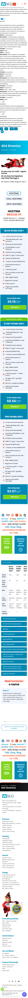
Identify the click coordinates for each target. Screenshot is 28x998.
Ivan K (6, 690)
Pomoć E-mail (6, 927)
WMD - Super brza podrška (9, 921)
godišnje (17, 302)
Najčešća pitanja (6, 925)
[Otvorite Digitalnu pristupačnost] (2, 989)
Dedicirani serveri (6, 858)
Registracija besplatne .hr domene (11, 823)
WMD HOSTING (4, 150)
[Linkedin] (15, 981)
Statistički (3, 104)
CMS (15, 991)
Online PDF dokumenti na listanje (11, 884)
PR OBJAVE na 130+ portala (9, 881)
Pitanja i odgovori (7, 827)
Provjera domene (6, 829)
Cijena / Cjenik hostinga (8, 848)
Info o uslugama (6, 931)
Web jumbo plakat (7, 886)
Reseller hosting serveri (8, 860)
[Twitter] (12, 981)
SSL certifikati (5, 953)
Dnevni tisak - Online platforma (10, 882)
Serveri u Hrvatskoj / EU (8, 867)
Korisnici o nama (6, 946)
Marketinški (3, 116)
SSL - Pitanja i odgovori (8, 955)
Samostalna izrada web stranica (11, 844)
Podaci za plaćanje (7, 966)
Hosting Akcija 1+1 (6, 850)
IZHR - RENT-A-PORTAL (7, 888)
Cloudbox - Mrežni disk (8, 863)
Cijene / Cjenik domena (8, 831)
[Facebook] (9, 981)
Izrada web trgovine (7, 877)
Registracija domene (7, 821)
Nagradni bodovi (6, 938)
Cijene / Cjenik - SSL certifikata (10, 957)
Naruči (16, 307)
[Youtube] (18, 981)
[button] (2, 721)
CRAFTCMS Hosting (7, 842)
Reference (5, 944)
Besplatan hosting (7, 942)
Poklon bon (5, 940)
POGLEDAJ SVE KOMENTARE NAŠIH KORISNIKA (14, 727)
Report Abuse (5, 970)
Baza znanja (5, 923)
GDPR (3, 968)
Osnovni (2, 22)
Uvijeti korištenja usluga (8, 965)
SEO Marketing (6, 879)
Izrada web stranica (7, 991)
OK (12, 129)
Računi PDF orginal (7, 929)
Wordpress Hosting (7, 840)
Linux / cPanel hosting (8, 846)
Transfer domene (6, 825)
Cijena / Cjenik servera (8, 865)
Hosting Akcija (6, 838)
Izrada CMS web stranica (8, 875)
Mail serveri (5, 861)
